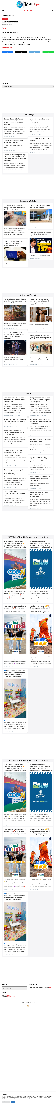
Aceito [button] (13, 1101)
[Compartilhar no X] (21, 52)
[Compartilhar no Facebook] (7, 52)
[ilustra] (4, 28)
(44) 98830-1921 (11, 996)
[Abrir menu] (3, 10)
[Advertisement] (28, 70)
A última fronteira (10, 21)
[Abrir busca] (53, 10)
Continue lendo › (7, 48)
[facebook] (24, 10)
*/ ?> (28, 4)
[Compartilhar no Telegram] (34, 52)
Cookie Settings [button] (6, 1101)
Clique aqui (7, 995)
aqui (50, 987)
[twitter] (27, 10)
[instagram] (31, 10)
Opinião (5, 19)
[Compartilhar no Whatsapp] (48, 52)
